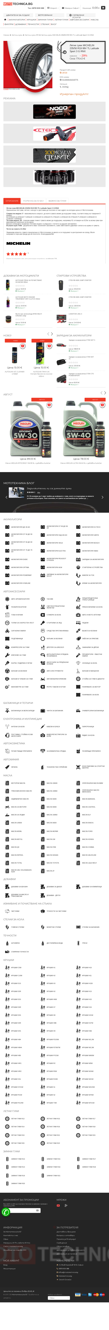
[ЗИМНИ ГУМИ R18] (85, 1169)
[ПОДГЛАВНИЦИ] (13, 641)
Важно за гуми (57, 201)
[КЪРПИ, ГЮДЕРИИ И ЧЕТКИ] (17, 665)
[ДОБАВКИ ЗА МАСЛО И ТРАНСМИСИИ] (19, 898)
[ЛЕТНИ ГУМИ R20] (13, 1146)
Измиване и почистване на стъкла (27, 903)
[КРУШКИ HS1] (12, 1082)
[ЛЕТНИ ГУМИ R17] (84, 1121)
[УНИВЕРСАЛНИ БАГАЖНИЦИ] (89, 713)
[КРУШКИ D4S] (12, 1033)
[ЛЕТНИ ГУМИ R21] (49, 1138)
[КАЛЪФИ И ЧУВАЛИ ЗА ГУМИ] (18, 681)
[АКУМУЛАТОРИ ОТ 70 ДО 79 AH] (19, 553)
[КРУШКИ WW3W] (84, 1058)
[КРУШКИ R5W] (48, 1074)
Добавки (20, 24)
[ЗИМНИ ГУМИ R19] (14, 1178)
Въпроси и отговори (66, 1235)
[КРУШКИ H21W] (83, 1018)
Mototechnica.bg (65, 1276)
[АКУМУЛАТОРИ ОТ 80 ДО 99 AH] (54, 529)
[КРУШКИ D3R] (12, 1010)
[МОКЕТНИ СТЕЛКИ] (50, 930)
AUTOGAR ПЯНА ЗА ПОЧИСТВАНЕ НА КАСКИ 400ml (41, 374)
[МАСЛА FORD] (83, 834)
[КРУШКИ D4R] (12, 1026)
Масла (94, 20)
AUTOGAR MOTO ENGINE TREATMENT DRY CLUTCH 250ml (27, 298)
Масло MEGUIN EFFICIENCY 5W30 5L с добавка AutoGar (28, 463)
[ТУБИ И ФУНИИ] (13, 617)
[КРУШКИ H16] (83, 1010)
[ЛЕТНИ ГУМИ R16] (49, 1129)
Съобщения (62, 1243)
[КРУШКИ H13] (83, 994)
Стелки (45, 24)
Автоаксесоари (79, 20)
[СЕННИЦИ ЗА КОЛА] (85, 665)
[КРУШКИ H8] (47, 1018)
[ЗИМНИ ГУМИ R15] (49, 1162)
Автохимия (11, 759)
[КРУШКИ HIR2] (12, 1074)
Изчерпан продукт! (74, 94)
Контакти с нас (10, 1235)
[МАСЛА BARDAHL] (84, 801)
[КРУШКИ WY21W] (84, 1105)
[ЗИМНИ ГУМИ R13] (14, 1162)
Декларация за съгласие (67, 1254)
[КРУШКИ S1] (47, 1089)
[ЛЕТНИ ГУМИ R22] (49, 1146)
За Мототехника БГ (12, 1232)
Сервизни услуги (78, 16)
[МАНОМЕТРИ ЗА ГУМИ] (15, 689)
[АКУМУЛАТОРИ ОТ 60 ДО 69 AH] (19, 545)
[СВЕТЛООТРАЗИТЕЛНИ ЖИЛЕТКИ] (54, 609)
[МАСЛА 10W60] (48, 794)
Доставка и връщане (66, 1232)
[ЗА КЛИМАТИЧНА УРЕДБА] (52, 754)
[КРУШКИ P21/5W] (49, 1042)
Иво (38, 492)
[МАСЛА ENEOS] (83, 825)
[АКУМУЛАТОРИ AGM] (50, 570)
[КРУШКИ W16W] (83, 1074)
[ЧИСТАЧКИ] (11, 914)
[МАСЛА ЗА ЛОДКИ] (14, 817)
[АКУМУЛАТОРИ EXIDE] (15, 562)
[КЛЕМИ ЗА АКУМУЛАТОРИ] (88, 586)
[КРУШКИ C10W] (12, 978)
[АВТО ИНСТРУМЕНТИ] (51, 673)
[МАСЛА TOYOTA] (49, 865)
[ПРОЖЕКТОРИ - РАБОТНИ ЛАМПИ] (90, 658)
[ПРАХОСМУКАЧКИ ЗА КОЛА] (88, 609)
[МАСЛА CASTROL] (84, 809)
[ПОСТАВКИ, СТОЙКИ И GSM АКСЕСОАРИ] (19, 738)
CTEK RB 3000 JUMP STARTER (80, 297)
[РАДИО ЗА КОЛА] (84, 738)
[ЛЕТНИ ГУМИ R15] (49, 1121)
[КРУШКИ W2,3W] (84, 1050)
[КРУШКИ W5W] (83, 1066)
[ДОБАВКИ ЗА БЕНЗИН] (15, 889)
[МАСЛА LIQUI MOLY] (85, 865)
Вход (5, 1265)
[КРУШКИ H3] (47, 986)
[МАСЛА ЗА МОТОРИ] (14, 809)
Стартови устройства (71, 275)
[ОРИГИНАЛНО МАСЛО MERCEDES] (90, 794)
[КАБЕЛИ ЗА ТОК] (84, 578)
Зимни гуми (45, 20)
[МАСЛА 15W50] (48, 817)
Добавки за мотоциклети (21, 275)
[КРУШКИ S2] (47, 1097)
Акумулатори (17, 20)
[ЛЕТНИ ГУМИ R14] (13, 1129)
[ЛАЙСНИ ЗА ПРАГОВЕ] (86, 641)
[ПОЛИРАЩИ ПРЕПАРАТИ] (87, 754)
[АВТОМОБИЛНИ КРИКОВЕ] (52, 681)
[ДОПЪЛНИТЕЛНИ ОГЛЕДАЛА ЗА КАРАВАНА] (54, 658)
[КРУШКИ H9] (47, 1033)
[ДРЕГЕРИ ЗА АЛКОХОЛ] (51, 650)
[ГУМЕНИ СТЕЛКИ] (13, 930)
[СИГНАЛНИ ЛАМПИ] (14, 633)
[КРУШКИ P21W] (12, 1097)
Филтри (8, 24)
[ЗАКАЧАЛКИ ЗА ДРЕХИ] (86, 650)
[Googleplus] (66, 1205)
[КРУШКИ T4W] (48, 1105)
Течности (33, 24)
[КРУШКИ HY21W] (13, 1089)
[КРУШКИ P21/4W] (13, 1105)
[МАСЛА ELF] (82, 817)
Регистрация (9, 1269)
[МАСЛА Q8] (11, 850)
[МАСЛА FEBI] (47, 850)
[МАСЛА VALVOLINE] (85, 857)
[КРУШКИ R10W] (48, 1082)
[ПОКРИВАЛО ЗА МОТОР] (87, 689)
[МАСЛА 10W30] (12, 825)
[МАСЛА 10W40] (48, 786)
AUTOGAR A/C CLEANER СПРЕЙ (14, 373)
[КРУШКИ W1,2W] (84, 1042)
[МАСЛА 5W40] (47, 801)
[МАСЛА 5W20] (47, 825)
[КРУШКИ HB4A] (12, 1050)
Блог (54, 24)
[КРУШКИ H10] (83, 970)
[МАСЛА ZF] (46, 873)
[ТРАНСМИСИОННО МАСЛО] (17, 794)
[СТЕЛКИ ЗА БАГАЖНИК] (86, 930)
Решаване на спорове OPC (15, 1250)
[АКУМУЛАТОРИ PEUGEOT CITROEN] (54, 562)
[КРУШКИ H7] (47, 1010)
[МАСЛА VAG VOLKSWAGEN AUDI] (19, 873)
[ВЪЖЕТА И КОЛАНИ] (85, 633)
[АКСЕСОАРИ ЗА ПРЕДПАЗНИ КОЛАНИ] (54, 665)
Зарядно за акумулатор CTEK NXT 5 (82, 340)
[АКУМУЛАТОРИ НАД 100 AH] (53, 537)
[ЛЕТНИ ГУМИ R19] (13, 1138)
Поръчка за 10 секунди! (66, 1239)
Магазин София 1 (71, 8)
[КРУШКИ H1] (47, 970)
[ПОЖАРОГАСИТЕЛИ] (14, 609)
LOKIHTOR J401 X (75, 314)
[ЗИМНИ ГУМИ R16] (49, 1169)
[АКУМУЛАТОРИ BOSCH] (86, 545)
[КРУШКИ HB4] (12, 1042)
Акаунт (54, 8)
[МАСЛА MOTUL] (13, 842)
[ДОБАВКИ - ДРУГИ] (49, 898)
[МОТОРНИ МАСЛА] (14, 786)
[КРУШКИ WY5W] (84, 1097)
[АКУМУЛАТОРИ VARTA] (86, 537)
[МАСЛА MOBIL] (12, 834)
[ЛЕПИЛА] (10, 770)
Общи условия (63, 1246)
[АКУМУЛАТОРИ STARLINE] (16, 586)
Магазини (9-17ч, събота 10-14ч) (16, 1243)
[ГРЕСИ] (80, 946)
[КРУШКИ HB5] (12, 1058)
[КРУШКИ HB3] (83, 1033)
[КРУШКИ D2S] (12, 1002)
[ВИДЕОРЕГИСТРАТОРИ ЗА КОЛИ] (54, 738)
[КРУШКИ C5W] (12, 970)
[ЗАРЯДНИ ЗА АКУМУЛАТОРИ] (89, 562)
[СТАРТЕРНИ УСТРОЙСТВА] (88, 570)
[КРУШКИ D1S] (12, 986)
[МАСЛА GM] (47, 842)
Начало (6, 35)
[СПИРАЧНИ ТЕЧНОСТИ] (16, 954)
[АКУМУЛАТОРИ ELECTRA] (52, 553)
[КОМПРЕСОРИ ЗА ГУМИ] (16, 650)
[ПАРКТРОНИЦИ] (84, 729)
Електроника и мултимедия (22, 719)
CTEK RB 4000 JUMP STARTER (80, 280)
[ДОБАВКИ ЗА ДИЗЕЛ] (50, 889)
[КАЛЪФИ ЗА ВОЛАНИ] (50, 641)
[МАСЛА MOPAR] (48, 834)
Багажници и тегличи (18, 703)
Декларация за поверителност (71, 1250)
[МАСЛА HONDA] (84, 842)
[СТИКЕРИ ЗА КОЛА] (50, 617)
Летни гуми (61, 20)
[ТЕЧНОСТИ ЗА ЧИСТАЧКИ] (52, 914)
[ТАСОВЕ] (46, 602)
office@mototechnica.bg (68, 1272)
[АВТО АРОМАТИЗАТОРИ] (16, 602)
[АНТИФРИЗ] (11, 946)
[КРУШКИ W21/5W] (84, 1089)
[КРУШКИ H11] (83, 978)
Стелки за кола (13, 919)
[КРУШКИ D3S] (12, 1018)
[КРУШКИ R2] (47, 1066)
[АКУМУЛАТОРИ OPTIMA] (16, 570)
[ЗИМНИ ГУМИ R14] (14, 1169)
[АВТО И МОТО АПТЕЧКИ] (87, 617)
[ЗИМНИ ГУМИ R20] (14, 1186)
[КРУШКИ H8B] (47, 1026)
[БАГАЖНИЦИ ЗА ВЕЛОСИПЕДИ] (18, 713)
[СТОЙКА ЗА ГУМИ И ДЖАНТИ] (89, 681)
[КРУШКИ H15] (83, 1002)
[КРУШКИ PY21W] (48, 1058)
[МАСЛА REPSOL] (13, 857)
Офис (5, 1239)
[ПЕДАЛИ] (81, 625)
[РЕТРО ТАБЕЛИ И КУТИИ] (52, 689)
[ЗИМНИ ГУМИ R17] (85, 1162)
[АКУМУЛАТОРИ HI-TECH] (87, 529)
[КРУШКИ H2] (47, 978)
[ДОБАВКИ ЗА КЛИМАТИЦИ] (88, 889)
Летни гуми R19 (32, 35)
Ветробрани (45, 15)
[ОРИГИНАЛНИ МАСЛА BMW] (88, 786)
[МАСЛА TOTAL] (12, 865)
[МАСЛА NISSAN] (48, 857)
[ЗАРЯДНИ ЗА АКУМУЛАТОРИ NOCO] (54, 578)
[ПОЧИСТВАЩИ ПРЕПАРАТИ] (17, 754)
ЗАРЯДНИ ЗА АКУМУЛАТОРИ (74, 335)
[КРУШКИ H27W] (83, 1026)
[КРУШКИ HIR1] (12, 1066)
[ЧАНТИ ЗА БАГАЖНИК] (51, 713)
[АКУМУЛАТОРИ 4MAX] (86, 553)
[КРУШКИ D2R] (12, 994)
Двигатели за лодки (18, 15)
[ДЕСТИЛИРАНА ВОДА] (51, 946)
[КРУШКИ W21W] (83, 1082)
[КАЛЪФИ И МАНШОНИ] (86, 673)
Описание (12, 201)
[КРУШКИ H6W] (48, 1002)
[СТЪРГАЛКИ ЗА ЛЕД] (50, 625)
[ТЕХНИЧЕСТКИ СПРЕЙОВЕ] (53, 770)
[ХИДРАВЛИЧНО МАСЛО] (16, 801)
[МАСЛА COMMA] (84, 850)
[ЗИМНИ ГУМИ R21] (49, 1178)
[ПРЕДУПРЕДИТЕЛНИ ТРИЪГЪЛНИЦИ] (90, 602)
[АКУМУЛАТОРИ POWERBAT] (17, 578)
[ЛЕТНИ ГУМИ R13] (13, 1121)
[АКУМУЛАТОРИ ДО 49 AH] (16, 529)
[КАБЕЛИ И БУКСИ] (49, 729)
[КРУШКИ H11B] (83, 986)
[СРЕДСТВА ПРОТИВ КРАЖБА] (53, 633)
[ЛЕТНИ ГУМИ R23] (84, 1138)
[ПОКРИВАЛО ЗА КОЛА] (86, 697)
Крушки (31, 20)
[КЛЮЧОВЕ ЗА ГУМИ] (14, 658)
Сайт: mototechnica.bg (13, 1246)
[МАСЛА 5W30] (47, 809)
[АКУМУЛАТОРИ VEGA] (51, 545)
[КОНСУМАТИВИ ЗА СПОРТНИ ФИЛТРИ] (90, 770)
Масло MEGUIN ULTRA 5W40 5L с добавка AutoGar (81, 463)
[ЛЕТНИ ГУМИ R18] (84, 1129)
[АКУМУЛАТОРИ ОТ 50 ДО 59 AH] (19, 537)
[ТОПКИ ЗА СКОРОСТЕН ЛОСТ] (18, 625)
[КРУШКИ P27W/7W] (49, 1050)
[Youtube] (58, 1205)
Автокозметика (14, 743)
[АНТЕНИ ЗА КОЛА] (14, 729)
